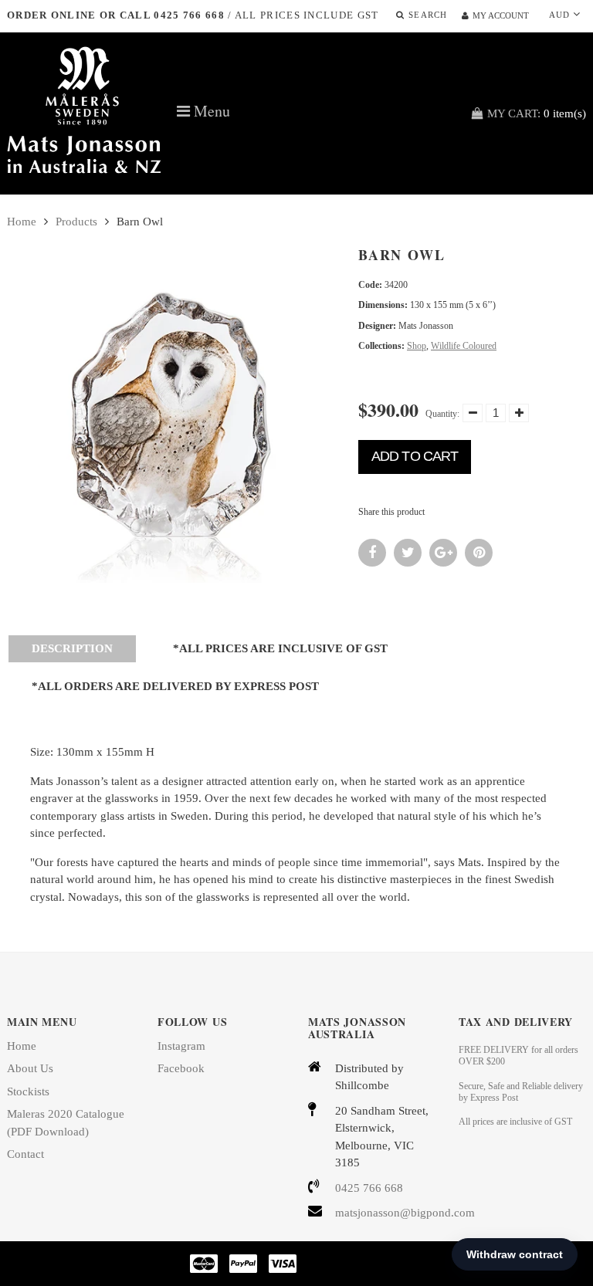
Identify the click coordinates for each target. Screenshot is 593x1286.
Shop (416, 345)
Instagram (181, 1046)
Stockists (28, 1091)
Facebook (181, 1068)
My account (501, 15)
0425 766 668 (369, 1188)
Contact (25, 1154)
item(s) (536, 113)
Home (21, 221)
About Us (30, 1068)
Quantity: (442, 413)
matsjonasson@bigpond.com (385, 1212)
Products (76, 221)
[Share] (372, 553)
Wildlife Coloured (463, 345)
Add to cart (414, 456)
